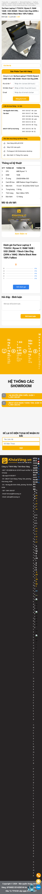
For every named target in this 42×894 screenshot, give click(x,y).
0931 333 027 (26, 110)
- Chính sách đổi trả (33, 596)
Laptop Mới (14, 2)
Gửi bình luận (30, 316)
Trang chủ (5, 2)
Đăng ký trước (21, 99)
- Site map (33, 867)
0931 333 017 (26, 113)
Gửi (21, 448)
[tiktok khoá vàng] (38, 473)
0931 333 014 (26, 122)
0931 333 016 (26, 129)
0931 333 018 (26, 125)
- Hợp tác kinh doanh (34, 580)
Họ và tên (7, 84)
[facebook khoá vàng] (38, 458)
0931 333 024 (26, 131)
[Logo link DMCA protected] (37, 595)
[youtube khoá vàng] (38, 461)
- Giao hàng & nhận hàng (33, 697)
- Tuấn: (37, 498)
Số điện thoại (8, 88)
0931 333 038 (26, 119)
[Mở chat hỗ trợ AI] (31, 888)
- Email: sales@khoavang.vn (11, 497)
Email (5, 92)
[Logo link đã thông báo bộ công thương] (37, 591)
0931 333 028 (26, 116)
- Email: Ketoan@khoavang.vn (11, 494)
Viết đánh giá (21, 287)
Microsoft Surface (25, 2)
